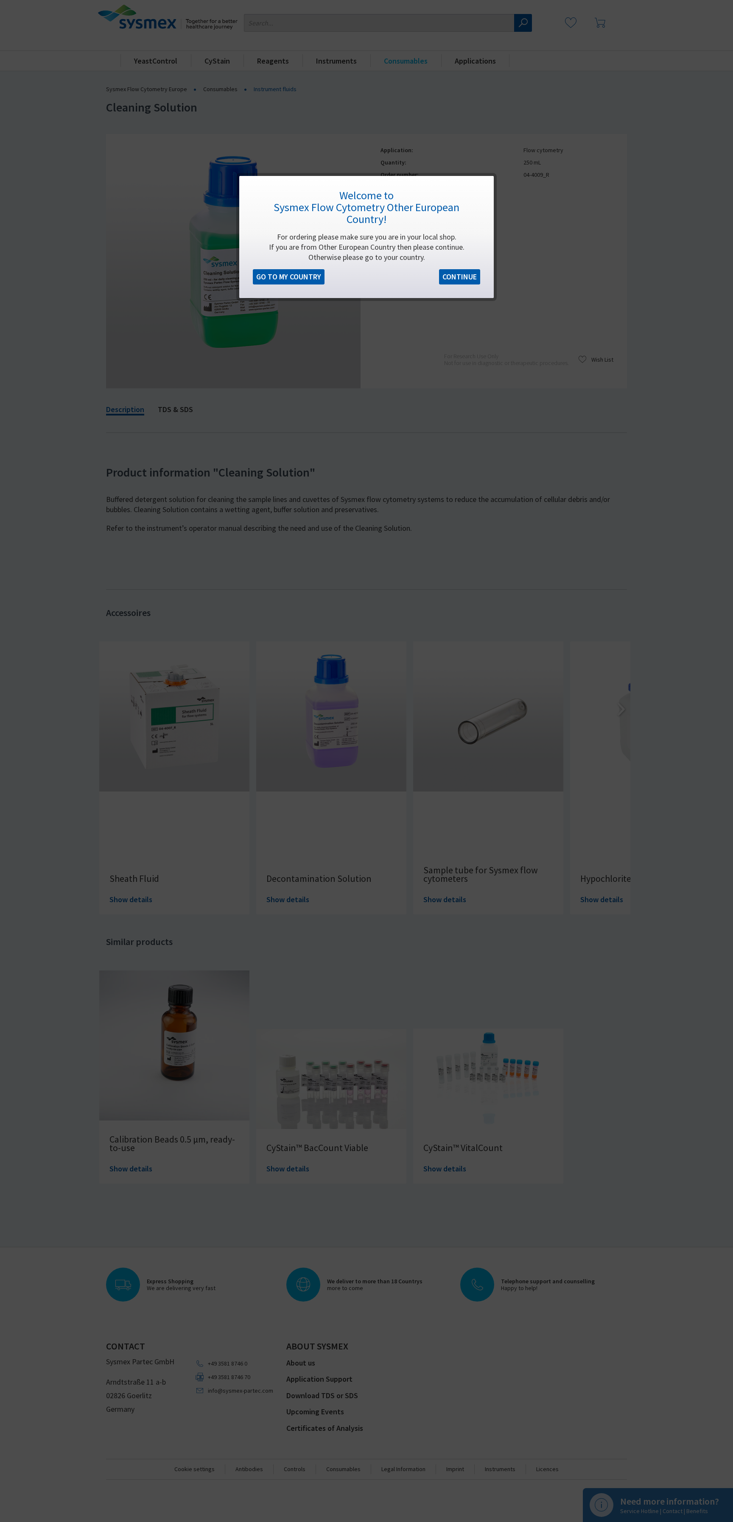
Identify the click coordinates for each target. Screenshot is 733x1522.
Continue (459, 277)
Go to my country (288, 277)
